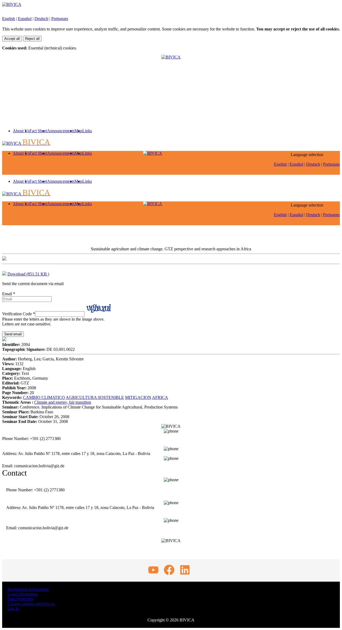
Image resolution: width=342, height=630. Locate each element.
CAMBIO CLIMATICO (44, 397)
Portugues (59, 18)
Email (8, 293)
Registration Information (28, 589)
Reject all (32, 39)
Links (87, 131)
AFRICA (160, 397)
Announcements (61, 131)
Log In (13, 608)
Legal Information (22, 594)
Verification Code (18, 314)
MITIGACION (138, 397)
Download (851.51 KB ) (28, 274)
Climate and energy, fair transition (62, 402)
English (8, 18)
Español (25, 18)
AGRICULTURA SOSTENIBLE (95, 397)
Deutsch (41, 18)
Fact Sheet (38, 131)
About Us (21, 131)
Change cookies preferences (31, 603)
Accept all (12, 39)
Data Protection (20, 599)
